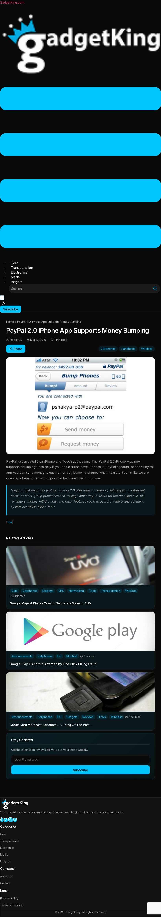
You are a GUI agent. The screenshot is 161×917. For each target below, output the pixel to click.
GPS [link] (61, 590)
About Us (6, 876)
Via (9, 522)
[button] (80, 168)
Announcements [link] (22, 656)
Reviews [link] (87, 717)
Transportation (22, 268)
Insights (16, 282)
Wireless (146, 348)
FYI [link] (59, 656)
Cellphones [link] (30, 590)
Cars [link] (14, 590)
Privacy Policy (9, 898)
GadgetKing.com (12, 2)
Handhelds (128, 348)
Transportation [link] (110, 590)
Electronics (19, 272)
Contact (5, 883)
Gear (14, 263)
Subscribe (80, 770)
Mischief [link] (71, 656)
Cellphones (108, 348)
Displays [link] (47, 590)
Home (10, 321)
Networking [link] (76, 590)
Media (15, 277)
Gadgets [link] (71, 717)
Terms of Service (11, 905)
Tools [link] (92, 590)
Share (18, 349)
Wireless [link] (130, 590)
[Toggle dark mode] (3, 303)
